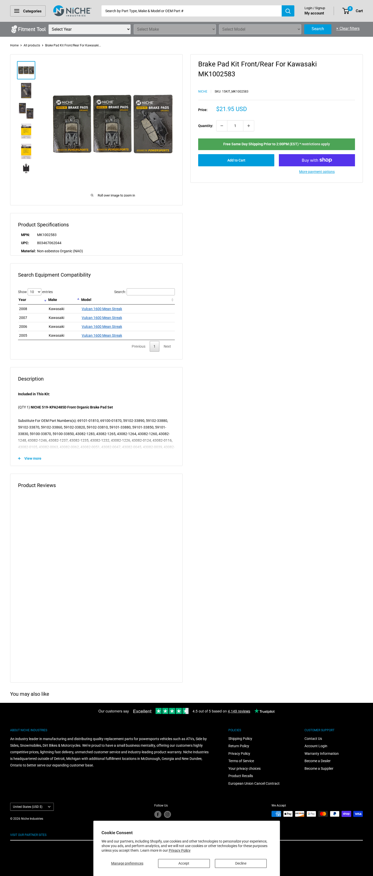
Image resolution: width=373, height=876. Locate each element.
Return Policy (238, 746)
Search (318, 28)
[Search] (288, 10)
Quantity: (205, 126)
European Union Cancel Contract (254, 783)
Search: (120, 292)
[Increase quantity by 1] (248, 125)
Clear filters (348, 28)
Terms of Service (241, 761)
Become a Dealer (317, 761)
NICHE (202, 91)
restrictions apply (316, 144)
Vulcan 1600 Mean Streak (102, 309)
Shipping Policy (240, 739)
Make (52, 300)
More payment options (317, 171)
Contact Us (313, 739)
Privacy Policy (180, 850)
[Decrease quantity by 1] (221, 125)
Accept (183, 863)
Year (22, 300)
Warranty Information (321, 754)
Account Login (315, 746)
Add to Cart (236, 160)
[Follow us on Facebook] (157, 814)
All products (32, 45)
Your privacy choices (244, 768)
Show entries (35, 292)
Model (86, 300)
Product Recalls (240, 776)
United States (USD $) (27, 807)
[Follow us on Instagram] (167, 814)
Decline (240, 863)
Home (14, 45)
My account (314, 13)
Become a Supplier (318, 768)
